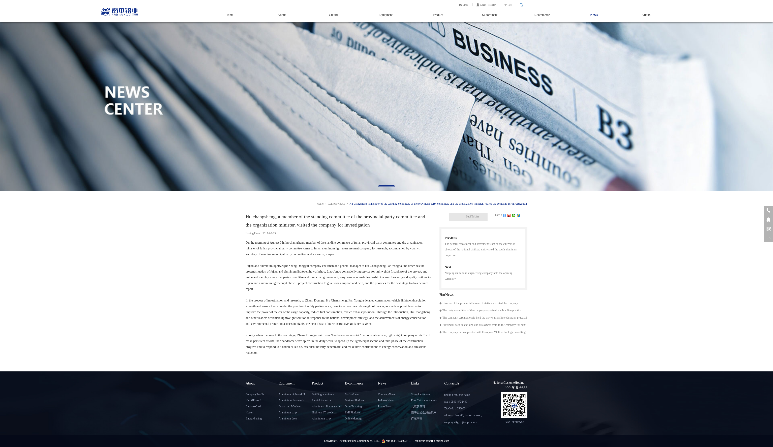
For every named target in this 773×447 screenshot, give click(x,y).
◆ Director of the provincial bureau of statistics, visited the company (478, 303)
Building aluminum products (323, 395)
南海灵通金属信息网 (423, 412)
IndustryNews (386, 400)
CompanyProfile (255, 394)
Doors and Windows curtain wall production (292, 407)
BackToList (472, 216)
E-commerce (542, 14)
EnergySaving (254, 418)
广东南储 (416, 418)
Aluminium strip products (321, 419)
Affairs (646, 14)
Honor (249, 412)
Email (465, 4)
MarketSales (352, 394)
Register (492, 4)
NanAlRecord (253, 400)
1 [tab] (386, 185)
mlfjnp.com (442, 440)
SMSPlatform (353, 412)
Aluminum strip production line (288, 413)
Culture (333, 14)
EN (510, 4)
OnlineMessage (353, 418)
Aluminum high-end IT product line (292, 395)
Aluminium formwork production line (291, 401)
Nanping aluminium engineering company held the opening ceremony (478, 276)
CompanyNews (336, 203)
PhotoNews (384, 406)
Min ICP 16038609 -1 (398, 440)
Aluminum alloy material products (326, 407)
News (594, 14)
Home (229, 14)
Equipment (386, 14)
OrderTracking (353, 406)
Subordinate (489, 14)
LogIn (483, 4)
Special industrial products (322, 401)
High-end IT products (324, 412)
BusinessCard (253, 406)
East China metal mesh (424, 400)
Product (438, 14)
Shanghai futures (420, 394)
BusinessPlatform (355, 400)
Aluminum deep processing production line (291, 419)
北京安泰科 (418, 406)
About (282, 14)
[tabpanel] (386, 106)
